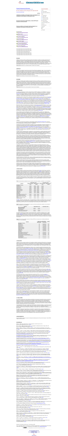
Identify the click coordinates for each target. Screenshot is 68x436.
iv (23, 38)
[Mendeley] (41, 27)
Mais (43, 27)
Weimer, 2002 (24, 257)
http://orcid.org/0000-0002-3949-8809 (23, 32)
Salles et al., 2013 (20, 98)
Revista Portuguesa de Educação (23, 8)
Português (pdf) (44, 15)
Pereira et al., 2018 (28, 99)
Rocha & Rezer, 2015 (40, 98)
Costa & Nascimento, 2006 (38, 105)
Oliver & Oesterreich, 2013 (45, 281)
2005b (27, 127)
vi (26, 43)
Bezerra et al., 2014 (35, 98)
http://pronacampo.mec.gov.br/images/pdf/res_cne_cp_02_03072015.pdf (38, 341)
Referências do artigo (45, 17)
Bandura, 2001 (21, 272)
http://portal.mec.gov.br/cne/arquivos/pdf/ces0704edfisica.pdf (40, 338)
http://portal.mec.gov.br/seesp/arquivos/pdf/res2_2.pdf (23, 336)
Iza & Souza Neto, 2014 (22, 99)
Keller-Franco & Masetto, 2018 (37, 281)
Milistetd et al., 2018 (46, 102)
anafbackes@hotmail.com (43, 426)
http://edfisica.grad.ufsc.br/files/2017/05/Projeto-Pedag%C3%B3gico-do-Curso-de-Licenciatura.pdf (38, 357)
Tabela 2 (18, 199)
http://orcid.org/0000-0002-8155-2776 (23, 39)
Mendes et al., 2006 (47, 103)
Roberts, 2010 (48, 269)
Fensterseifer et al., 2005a (23, 127)
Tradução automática (45, 21)
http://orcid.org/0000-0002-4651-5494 (23, 44)
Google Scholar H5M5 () (46, 12)
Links (30, 324)
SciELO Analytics (45, 11)
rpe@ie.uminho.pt (34, 435)
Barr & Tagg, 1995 (42, 95)
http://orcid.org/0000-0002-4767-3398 (23, 37)
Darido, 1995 (46, 251)
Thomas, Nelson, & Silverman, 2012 (42, 121)
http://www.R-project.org (40, 403)
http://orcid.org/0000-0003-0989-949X (23, 46)
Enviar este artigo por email (46, 22)
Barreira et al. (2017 (22, 258)
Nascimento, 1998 (40, 110)
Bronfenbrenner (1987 (28, 141)
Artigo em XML (44, 16)
